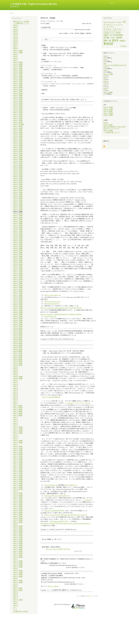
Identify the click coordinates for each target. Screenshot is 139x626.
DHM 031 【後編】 (18, 114)
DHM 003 (15, 31)
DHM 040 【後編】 (18, 151)
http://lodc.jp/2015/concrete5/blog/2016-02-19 (57, 496)
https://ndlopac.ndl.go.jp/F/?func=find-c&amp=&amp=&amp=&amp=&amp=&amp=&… (65, 523)
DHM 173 (15, 601)
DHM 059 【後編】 (18, 225)
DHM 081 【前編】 (18, 308)
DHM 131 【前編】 (18, 458)
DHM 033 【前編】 (18, 120)
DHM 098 (15, 374)
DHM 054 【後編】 (18, 206)
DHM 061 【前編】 (18, 231)
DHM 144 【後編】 (18, 510)
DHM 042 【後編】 (18, 159)
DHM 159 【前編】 (18, 565)
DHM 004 (15, 33)
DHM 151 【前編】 (18, 534)
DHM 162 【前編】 (18, 574)
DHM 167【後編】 (18, 590)
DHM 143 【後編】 (18, 506)
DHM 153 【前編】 (18, 543)
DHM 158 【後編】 (18, 563)
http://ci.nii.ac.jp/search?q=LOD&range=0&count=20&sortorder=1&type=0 (65, 515)
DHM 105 (15, 390)
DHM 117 (15, 419)
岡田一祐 (107, 40)
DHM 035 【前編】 (18, 130)
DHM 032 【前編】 (18, 116)
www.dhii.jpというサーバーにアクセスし (78, 403)
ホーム (12, 13)
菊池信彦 (108, 43)
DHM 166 (15, 586)
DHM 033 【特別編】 (18, 124)
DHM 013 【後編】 (18, 52)
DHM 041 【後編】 (18, 155)
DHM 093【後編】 (18, 365)
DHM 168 (15, 592)
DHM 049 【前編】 (18, 184)
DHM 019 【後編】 (18, 68)
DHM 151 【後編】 (18, 536)
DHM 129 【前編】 (18, 450)
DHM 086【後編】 (18, 330)
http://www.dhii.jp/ (53, 586)
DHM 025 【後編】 (18, 91)
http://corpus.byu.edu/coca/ (51, 303)
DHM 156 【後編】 (18, 557)
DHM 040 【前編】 (18, 149)
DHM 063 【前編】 (18, 239)
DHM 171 (15, 598)
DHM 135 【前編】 (18, 475)
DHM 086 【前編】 (18, 328)
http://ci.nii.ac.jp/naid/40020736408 (54, 510)
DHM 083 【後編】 (18, 318)
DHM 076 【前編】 (18, 289)
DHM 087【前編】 (18, 332)
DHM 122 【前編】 (18, 431)
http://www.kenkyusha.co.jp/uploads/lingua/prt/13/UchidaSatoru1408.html (61, 308)
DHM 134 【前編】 (18, 470)
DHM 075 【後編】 (18, 287)
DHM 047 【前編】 (18, 177)
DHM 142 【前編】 (18, 501)
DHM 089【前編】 (18, 343)
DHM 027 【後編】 (18, 99)
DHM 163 (15, 578)
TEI (124, 21)
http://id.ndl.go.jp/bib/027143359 (59, 521)
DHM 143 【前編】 (18, 505)
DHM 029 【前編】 (18, 105)
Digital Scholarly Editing (109, 22)
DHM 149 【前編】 (18, 526)
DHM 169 (15, 594)
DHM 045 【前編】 (18, 169)
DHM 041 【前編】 (18, 153)
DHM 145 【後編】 (18, 514)
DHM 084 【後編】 (18, 322)
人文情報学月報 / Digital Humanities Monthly (33, 4)
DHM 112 (15, 404)
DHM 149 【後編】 (18, 528)
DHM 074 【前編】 (18, 281)
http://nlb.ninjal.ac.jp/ (50, 316)
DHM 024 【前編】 (18, 85)
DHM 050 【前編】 (18, 188)
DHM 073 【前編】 (18, 277)
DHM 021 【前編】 (18, 74)
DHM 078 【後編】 (18, 299)
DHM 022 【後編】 (18, 80)
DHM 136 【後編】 (18, 481)
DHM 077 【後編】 (18, 295)
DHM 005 (15, 35)
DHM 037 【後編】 (18, 140)
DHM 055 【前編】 (18, 208)
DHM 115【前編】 (18, 413)
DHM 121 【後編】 (18, 429)
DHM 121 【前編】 (18, 427)
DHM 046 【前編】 (18, 173)
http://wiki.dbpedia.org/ (50, 485)
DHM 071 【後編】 (18, 272)
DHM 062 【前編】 (18, 235)
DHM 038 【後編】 (18, 144)
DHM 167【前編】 (18, 588)
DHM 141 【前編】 (18, 497)
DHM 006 (15, 37)
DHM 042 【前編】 (18, 157)
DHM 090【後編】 (18, 351)
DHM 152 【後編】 (18, 541)
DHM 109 (15, 398)
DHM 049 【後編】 (18, 186)
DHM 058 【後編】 (18, 221)
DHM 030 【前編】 (18, 109)
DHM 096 (15, 371)
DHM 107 (15, 394)
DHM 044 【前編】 (18, 165)
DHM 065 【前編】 (18, 246)
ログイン (112, 3)
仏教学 (106, 35)
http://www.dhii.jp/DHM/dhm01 (51, 397)
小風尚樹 (118, 37)
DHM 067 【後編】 (18, 256)
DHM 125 (15, 438)
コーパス (105, 27)
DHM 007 (15, 39)
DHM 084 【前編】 (18, 320)
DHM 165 (15, 584)
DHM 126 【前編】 (18, 440)
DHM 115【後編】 (18, 415)
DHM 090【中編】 (18, 347)
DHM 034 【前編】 (18, 126)
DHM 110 (15, 400)
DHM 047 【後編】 (18, 179)
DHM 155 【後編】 (18, 553)
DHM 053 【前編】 (18, 200)
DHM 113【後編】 (18, 407)
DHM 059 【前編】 (18, 223)
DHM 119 (15, 423)
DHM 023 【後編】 (18, 83)
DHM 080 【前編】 (18, 305)
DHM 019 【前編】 (18, 66)
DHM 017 (15, 60)
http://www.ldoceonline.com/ (52, 295)
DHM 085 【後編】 (18, 326)
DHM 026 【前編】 (18, 93)
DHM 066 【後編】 (18, 252)
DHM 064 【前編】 (18, 243)
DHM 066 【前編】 (18, 250)
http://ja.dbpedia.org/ (71, 485)
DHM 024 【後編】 (18, 87)
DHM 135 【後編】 (18, 477)
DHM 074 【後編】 (18, 283)
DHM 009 (15, 43)
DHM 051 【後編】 (18, 194)
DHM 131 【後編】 (18, 460)
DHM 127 (15, 444)
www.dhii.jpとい (88, 500)
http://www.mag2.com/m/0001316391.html (58, 549)
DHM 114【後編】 (18, 411)
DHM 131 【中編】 (18, 456)
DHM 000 (15, 25)
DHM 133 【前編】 (18, 466)
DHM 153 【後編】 (18, 545)
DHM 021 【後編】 (18, 76)
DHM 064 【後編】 (18, 244)
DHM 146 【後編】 (18, 518)
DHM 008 (15, 41)
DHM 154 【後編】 (18, 549)
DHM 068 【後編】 (18, 260)
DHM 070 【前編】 (18, 266)
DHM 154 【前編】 (18, 547)
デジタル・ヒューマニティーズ (112, 31)
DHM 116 (15, 417)
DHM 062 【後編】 (18, 237)
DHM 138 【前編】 (18, 487)
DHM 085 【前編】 (18, 324)
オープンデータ (118, 25)
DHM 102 (15, 384)
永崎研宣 (122, 41)
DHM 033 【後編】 (18, 122)
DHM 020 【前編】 (18, 70)
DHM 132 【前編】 (18, 462)
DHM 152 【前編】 (18, 539)
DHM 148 (15, 524)
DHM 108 (15, 396)
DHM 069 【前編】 (18, 262)
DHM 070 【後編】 (18, 268)
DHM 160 (15, 569)
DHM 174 (15, 603)
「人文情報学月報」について (21, 23)
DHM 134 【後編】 (18, 471)
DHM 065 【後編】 (18, 248)
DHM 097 (15, 373)
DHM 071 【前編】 (18, 270)
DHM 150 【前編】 (18, 530)
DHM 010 (15, 45)
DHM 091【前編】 (18, 355)
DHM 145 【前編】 (18, 512)
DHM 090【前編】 (18, 349)
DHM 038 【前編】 (18, 142)
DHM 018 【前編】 (18, 62)
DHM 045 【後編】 (18, 171)
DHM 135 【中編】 (18, 473)
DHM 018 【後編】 (18, 64)
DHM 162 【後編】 (18, 576)
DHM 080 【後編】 (18, 307)
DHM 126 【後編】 (18, 442)
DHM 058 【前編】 (18, 219)
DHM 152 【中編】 (18, 538)
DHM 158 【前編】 (18, 561)
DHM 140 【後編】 (18, 495)
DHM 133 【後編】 (18, 468)
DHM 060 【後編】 (18, 229)
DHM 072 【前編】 (18, 274)
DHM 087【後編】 (18, 334)
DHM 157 (15, 559)
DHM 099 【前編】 (18, 376)
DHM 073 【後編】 (18, 279)
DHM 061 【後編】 (18, 233)
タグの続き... (123, 46)
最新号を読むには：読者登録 (21, 21)
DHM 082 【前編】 (18, 312)
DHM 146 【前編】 (18, 516)
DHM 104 (15, 388)
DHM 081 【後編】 (18, 310)
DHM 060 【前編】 (18, 227)
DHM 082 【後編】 (18, 314)
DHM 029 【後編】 (18, 107)
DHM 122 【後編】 (18, 433)
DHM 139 (15, 491)
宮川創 (106, 37)
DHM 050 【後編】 (18, 190)
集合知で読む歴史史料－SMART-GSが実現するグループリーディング (114, 127)
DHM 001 (15, 27)
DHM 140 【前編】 (18, 493)
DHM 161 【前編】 (18, 570)
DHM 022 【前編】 (18, 78)
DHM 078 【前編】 (18, 297)
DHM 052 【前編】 (18, 196)
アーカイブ (108, 24)
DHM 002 (15, 29)
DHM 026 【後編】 (18, 95)
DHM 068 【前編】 (18, 258)
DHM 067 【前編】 (18, 254)
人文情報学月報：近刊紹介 (20, 611)
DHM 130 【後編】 (18, 454)
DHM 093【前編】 (18, 363)
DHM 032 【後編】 (18, 118)
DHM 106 (15, 392)
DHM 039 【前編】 (18, 145)
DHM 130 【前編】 (18, 452)
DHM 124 (15, 437)
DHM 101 (15, 382)
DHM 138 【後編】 (18, 489)
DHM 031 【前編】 (18, 112)
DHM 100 (15, 380)
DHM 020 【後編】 (18, 72)
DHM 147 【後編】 (18, 522)
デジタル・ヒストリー (112, 29)
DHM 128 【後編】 (18, 446)
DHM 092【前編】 (18, 359)
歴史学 (115, 40)
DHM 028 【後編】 (18, 103)
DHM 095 (15, 369)
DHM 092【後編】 (18, 361)
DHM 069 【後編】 (18, 264)
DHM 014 (15, 54)
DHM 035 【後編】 (18, 132)
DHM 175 (15, 605)
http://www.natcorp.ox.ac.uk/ (52, 301)
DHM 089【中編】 (18, 342)
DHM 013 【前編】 (18, 50)
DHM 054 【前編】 (18, 204)
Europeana (119, 22)
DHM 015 (15, 56)
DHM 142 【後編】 (18, 503)
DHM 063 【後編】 (18, 241)
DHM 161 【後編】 (18, 572)
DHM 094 (15, 367)
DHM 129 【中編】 (18, 448)
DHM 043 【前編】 (18, 161)
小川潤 (112, 38)
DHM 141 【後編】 (18, 499)
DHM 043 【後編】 (18, 163)
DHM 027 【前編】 (18, 97)
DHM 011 (15, 47)
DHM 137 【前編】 (18, 483)
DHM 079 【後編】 (18, 303)
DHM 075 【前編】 (18, 285)
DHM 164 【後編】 (18, 582)
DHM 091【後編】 (18, 357)
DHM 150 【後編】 (18, 532)
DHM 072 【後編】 (18, 275)
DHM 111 (15, 402)
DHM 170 (15, 596)
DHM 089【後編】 (18, 345)
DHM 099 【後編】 (18, 378)
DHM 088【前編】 (18, 338)
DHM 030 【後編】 (18, 111)
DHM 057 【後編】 (18, 217)
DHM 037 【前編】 (18, 138)
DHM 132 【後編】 (18, 464)
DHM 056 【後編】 (18, 213)
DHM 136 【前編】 (18, 479)
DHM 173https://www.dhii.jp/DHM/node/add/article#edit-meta (115, 65)
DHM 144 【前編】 (18, 508)
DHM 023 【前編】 (18, 81)
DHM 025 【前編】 (18, 89)
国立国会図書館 (118, 35)
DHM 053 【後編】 (18, 202)
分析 (110, 35)
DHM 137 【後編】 (18, 485)
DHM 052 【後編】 (18, 198)
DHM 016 (15, 58)
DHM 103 (15, 386)
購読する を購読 (104, 147)
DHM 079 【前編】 (18, 301)
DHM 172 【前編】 (18, 600)
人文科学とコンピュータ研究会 (112, 33)
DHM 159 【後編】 (18, 567)
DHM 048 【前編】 (18, 180)
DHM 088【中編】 (18, 336)
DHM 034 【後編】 (18, 128)
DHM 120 (15, 425)
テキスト (111, 27)
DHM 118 (15, 421)
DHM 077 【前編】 (18, 293)
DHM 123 (15, 435)
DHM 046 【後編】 (18, 175)
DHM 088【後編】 (18, 340)
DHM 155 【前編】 (18, 551)
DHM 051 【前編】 (18, 192)
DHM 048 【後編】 (18, 182)
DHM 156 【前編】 (18, 555)
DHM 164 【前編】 (18, 580)
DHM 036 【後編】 (18, 136)
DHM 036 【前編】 (18, 134)
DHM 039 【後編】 (18, 147)
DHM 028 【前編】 (18, 101)
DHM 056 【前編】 (18, 211)
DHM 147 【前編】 (18, 520)
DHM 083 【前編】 (18, 316)
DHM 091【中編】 (18, 353)
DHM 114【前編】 (18, 409)
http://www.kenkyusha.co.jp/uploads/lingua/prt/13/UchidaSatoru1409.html (61, 314)
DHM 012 (15, 48)
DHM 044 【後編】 (18, 167)
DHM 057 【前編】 (18, 215)
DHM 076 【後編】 (18, 291)
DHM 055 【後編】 (18, 210)
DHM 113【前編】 (18, 406)
